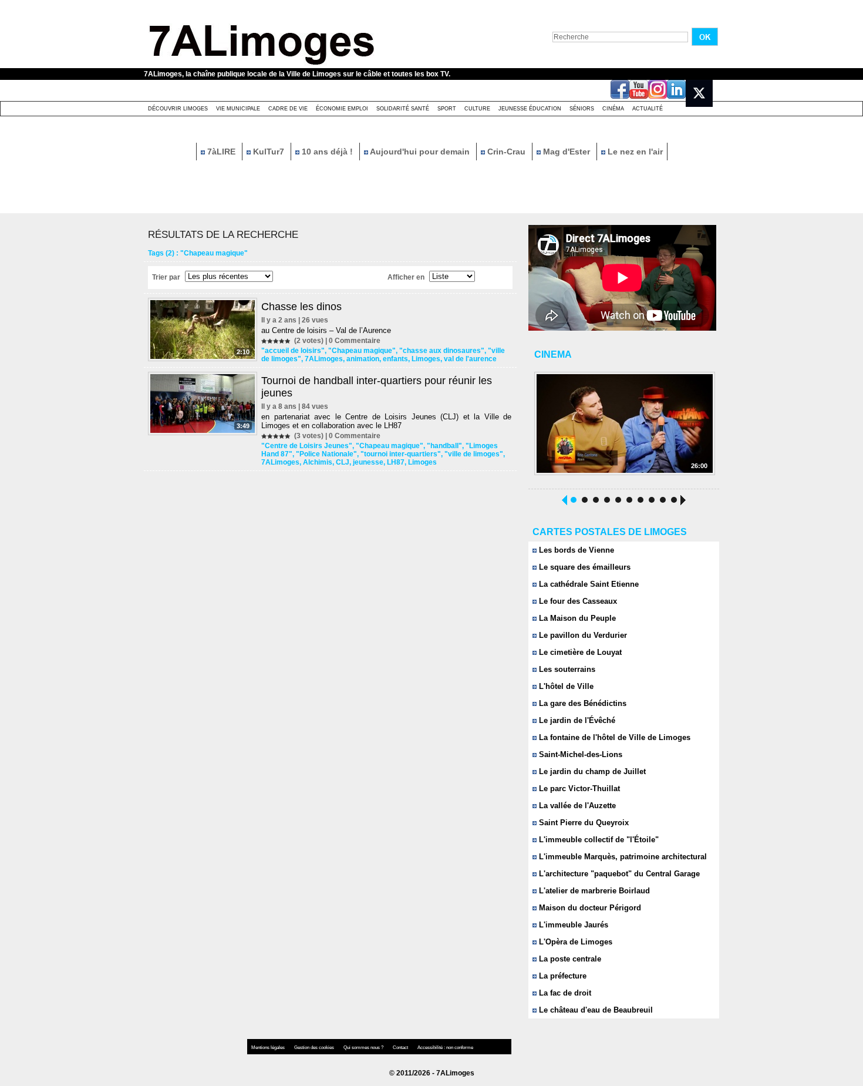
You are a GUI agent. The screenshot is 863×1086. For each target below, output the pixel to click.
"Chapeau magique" (362, 351)
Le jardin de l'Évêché (576, 720)
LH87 (395, 462)
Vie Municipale (238, 109)
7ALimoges (324, 359)
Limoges (426, 359)
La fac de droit (564, 993)
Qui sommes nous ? (364, 1047)
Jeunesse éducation (529, 109)
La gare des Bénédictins (581, 703)
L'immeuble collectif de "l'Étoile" (598, 839)
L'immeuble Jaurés (572, 924)
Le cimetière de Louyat (579, 652)
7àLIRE (221, 151)
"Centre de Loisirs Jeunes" (306, 446)
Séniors (581, 109)
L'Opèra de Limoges (574, 941)
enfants (395, 359)
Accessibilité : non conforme (445, 1047)
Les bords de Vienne (575, 550)
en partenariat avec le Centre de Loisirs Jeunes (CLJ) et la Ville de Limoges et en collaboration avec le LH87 (386, 421)
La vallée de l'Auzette (576, 805)
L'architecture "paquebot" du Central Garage (618, 873)
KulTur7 (268, 151)
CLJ (342, 462)
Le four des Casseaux (577, 601)
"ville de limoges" (473, 454)
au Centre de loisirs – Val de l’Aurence (326, 330)
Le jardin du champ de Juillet (591, 771)
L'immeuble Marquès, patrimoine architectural (622, 856)
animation (362, 359)
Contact (401, 1047)
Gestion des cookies (314, 1047)
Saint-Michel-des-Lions (579, 754)
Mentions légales (268, 1047)
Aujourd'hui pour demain (420, 151)
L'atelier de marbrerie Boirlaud (593, 890)
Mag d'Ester (566, 151)
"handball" (444, 446)
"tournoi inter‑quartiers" (400, 454)
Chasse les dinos (301, 306)
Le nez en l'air (634, 151)
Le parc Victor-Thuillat (578, 788)
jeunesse (368, 462)
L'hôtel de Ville (565, 686)
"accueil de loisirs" (293, 351)
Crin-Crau (506, 151)
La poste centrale (569, 958)
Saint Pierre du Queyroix (583, 822)
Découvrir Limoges (178, 109)
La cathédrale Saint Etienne (588, 584)
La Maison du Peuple (576, 618)
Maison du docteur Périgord (589, 907)
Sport (446, 109)
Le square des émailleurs (584, 567)
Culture (477, 109)
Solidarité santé (402, 109)
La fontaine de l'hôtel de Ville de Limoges (613, 737)
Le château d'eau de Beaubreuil (595, 1010)
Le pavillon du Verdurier (582, 635)
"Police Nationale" (326, 454)
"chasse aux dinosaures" (441, 351)
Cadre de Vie (288, 109)
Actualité (647, 109)
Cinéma (613, 109)
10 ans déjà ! (327, 151)
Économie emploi (342, 109)
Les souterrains (566, 669)
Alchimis (317, 462)
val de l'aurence (470, 359)
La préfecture (561, 975)
